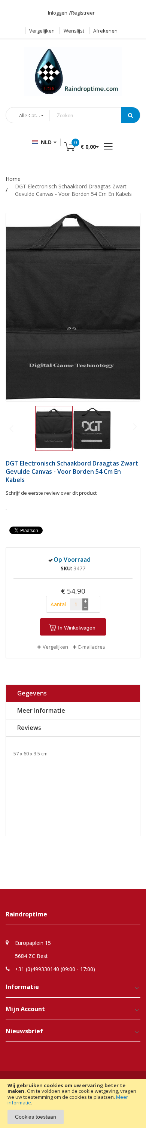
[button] (92, 428)
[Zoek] (130, 115)
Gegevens (32, 693)
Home (13, 178)
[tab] (73, 693)
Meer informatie (41, 710)
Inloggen (57, 12)
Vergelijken (42, 30)
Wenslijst (74, 30)
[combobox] (91, 115)
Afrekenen (105, 30)
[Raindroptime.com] (73, 68)
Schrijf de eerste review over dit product (51, 492)
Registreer (83, 12)
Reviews (29, 728)
